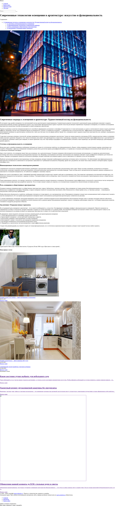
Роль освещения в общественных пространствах (22, 27)
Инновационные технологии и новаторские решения (23, 25)
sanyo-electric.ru (18, 493)
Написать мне (7, 6)
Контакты (6, 499)
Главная (5, 3)
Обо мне (5, 8)
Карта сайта (6, 5)
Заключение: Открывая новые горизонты (19, 28)
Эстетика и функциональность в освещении (20, 24)
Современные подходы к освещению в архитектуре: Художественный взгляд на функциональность (32, 22)
